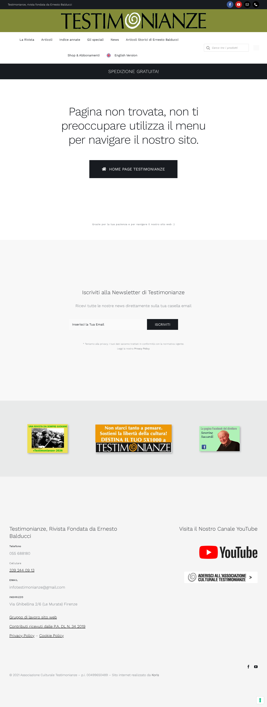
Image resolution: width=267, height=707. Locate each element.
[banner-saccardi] (219, 428)
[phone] (256, 4)
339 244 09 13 (21, 570)
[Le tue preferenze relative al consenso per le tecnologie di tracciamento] (260, 700)
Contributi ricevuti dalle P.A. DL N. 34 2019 (47, 626)
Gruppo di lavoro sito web (33, 617)
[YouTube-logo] (228, 537)
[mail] (247, 4)
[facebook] (230, 4)
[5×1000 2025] (133, 426)
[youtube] (238, 4)
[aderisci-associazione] (221, 573)
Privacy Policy (141, 348)
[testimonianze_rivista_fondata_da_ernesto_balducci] (133, 13)
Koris (155, 675)
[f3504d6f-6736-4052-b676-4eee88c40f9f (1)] (47, 426)
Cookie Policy (51, 635)
